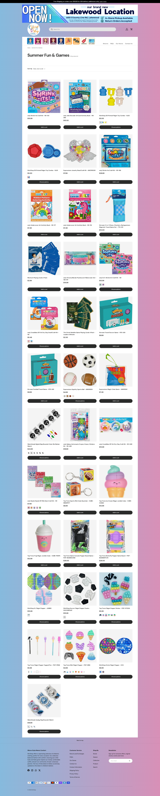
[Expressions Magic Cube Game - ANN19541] (115, 370)
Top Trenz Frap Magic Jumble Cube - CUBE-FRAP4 (44, 556)
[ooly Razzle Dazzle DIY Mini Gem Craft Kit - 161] (44, 481)
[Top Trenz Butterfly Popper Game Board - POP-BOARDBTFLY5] (115, 536)
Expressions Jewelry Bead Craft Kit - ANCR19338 (79, 170)
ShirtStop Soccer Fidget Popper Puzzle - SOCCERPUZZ (76, 609)
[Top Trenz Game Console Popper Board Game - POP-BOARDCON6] (80, 536)
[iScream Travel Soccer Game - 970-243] (115, 313)
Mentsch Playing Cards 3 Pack (37, 278)
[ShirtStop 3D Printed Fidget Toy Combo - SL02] (115, 96)
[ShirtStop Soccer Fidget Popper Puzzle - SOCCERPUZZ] (80, 589)
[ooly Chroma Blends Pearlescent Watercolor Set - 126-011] (80, 258)
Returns (105, 43)
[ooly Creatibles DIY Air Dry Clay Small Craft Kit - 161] (44, 313)
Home (29, 48)
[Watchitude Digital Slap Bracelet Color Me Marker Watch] (44, 425)
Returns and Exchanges (77, 754)
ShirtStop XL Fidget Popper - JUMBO (40, 608)
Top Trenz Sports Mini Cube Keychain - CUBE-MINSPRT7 (78, 502)
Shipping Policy (74, 770)
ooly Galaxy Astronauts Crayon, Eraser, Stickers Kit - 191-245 (79, 445)
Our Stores (119, 43)
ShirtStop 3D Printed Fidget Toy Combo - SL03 (43, 170)
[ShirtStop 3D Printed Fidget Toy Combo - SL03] (44, 151)
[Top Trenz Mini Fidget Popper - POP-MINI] (80, 646)
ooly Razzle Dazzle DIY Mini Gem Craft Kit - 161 (42, 501)
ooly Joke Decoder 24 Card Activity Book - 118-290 (78, 116)
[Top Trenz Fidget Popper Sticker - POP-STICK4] (115, 589)
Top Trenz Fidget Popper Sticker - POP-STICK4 (114, 608)
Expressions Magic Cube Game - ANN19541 (113, 389)
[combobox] (82, 29)
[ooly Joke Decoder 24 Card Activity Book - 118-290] (80, 96)
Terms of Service (75, 777)
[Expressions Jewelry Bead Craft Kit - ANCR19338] (80, 151)
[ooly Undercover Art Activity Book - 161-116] (80, 206)
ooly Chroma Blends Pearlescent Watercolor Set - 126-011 (79, 279)
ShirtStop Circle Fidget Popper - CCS (111, 665)
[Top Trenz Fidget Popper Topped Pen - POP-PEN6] (44, 646)
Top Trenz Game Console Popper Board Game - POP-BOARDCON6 (78, 557)
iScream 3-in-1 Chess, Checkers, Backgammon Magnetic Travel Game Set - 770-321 (114, 226)
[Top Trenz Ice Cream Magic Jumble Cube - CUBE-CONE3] (115, 481)
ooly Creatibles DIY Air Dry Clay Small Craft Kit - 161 (43, 333)
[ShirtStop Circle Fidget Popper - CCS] (115, 646)
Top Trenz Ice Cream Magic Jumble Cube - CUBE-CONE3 (115, 502)
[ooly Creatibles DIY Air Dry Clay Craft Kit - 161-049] (115, 425)
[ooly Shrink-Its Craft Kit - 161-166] (115, 151)
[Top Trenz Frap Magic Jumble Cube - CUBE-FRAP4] (44, 536)
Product (95, 764)
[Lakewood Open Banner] (80, 5)
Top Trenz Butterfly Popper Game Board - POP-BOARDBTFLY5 (114, 557)
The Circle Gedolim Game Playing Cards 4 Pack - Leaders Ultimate (79, 333)
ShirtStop (33, 790)
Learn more (103, 1)
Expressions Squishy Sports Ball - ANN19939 (77, 389)
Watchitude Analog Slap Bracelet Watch (41, 720)
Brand (95, 754)
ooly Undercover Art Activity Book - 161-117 (42, 225)
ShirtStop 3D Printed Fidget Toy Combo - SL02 (114, 115)
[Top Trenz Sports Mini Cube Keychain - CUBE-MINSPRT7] (80, 481)
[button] (131, 29)
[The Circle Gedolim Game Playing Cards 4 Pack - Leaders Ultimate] (80, 313)
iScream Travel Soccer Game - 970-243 (112, 332)
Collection (96, 760)
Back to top (80, 740)
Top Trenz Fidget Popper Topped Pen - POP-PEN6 (44, 665)
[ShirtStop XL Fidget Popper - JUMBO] (44, 589)
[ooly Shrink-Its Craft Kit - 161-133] (44, 96)
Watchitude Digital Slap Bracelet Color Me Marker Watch (44, 445)
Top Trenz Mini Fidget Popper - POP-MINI (76, 665)
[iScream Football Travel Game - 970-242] (44, 370)
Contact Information (76, 767)
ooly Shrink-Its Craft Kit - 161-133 (38, 115)
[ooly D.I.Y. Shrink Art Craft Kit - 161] (115, 258)
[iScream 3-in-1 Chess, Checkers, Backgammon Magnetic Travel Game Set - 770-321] (115, 206)
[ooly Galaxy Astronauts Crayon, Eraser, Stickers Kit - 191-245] (80, 425)
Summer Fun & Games (37, 48)
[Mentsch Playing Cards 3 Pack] (44, 258)
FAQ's (112, 43)
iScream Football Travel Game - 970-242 (41, 389)
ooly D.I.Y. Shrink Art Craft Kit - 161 (110, 278)
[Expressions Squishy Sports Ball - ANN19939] (80, 370)
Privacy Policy (74, 774)
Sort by (30, 69)
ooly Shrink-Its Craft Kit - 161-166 (110, 170)
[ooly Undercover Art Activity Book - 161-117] (44, 206)
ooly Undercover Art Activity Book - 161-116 (77, 225)
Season (95, 757)
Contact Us (128, 43)
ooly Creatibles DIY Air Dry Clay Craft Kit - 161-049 (115, 444)
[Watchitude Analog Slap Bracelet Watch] (44, 700)
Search (95, 767)
